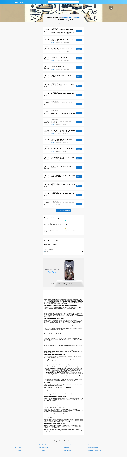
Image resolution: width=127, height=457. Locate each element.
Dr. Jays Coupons (18, 450)
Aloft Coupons (66, 447)
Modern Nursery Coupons (68, 450)
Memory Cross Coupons (43, 446)
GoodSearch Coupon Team (66, 23)
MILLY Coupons (42, 450)
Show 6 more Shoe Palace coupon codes (63, 210)
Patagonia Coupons (67, 446)
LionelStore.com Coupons (68, 444)
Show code (79, 30)
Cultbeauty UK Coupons (43, 448)
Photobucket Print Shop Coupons (94, 450)
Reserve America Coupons (93, 444)
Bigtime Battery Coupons (43, 444)
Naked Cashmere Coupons (19, 447)
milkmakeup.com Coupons (93, 447)
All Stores (110, 2)
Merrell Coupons (18, 444)
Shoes (60, 24)
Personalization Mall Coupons (20, 446)
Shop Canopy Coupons (92, 448)
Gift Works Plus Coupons (19, 448)
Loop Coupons (66, 448)
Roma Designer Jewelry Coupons (45, 447)
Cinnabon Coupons (91, 446)
